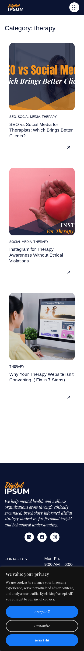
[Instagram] (55, 537)
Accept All (42, 611)
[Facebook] (42, 537)
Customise (42, 626)
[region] (42, 608)
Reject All (42, 640)
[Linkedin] (29, 537)
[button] (74, 7)
